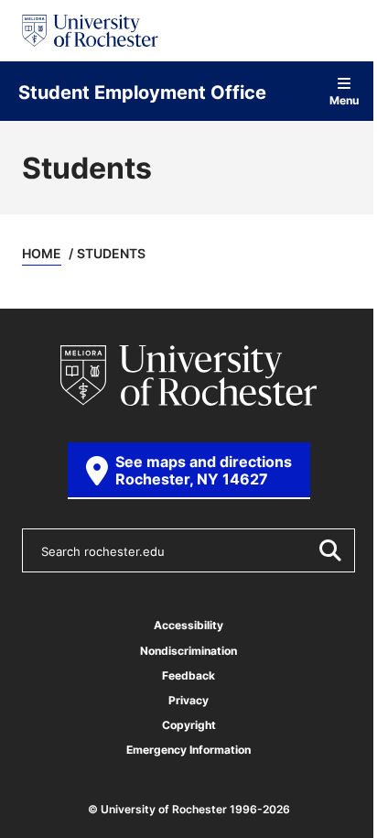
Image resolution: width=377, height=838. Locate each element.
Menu (344, 99)
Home (41, 253)
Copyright (189, 725)
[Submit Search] (329, 550)
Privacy (188, 700)
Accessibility (188, 625)
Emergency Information (188, 749)
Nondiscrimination (188, 650)
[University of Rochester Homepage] (90, 30)
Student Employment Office (142, 92)
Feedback (188, 675)
